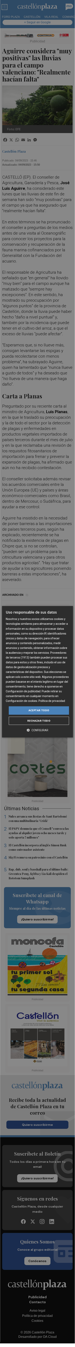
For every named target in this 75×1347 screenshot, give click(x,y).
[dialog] (37, 671)
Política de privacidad (51, 700)
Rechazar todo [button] (38, 720)
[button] (37, 730)
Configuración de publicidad (23, 691)
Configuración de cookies (21, 700)
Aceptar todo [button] (39, 710)
